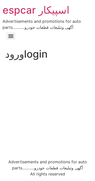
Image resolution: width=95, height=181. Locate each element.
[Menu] (10, 36)
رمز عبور (10, 92)
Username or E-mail (21, 71)
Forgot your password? (47, 144)
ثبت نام (71, 129)
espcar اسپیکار (36, 10)
